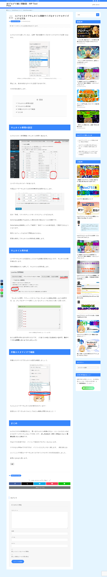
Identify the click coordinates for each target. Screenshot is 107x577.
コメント (15, 510)
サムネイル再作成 (24, 106)
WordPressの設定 (15, 21)
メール (13, 537)
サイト (13, 543)
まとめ (20, 112)
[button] (15, 483)
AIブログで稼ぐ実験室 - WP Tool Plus (22, 4)
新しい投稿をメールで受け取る (20, 556)
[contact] (97, 1)
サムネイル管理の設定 (26, 103)
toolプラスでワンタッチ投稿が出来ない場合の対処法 (88, 141)
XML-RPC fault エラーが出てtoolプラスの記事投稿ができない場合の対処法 (88, 153)
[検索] (99, 1)
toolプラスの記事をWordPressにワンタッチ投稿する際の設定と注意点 (88, 146)
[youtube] (93, 1)
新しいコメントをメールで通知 (20, 551)
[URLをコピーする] (2, 296)
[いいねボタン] (12, 464)
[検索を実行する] (97, 14)
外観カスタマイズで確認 (26, 109)
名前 (13, 531)
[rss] (95, 1)
